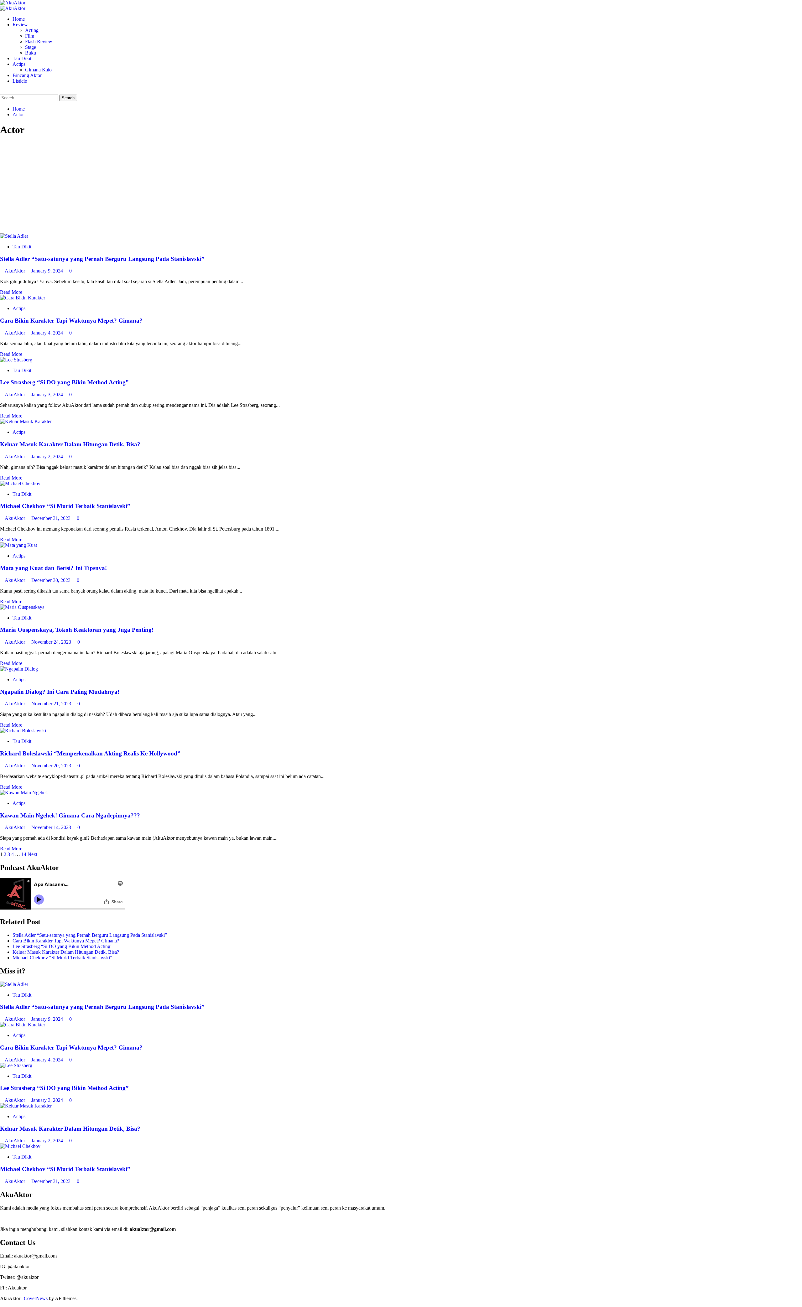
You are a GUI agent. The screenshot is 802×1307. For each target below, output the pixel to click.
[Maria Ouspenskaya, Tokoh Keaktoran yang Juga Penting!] (22, 607)
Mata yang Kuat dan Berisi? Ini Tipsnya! (53, 568)
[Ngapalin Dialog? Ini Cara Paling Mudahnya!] (19, 669)
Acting (32, 30)
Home (19, 19)
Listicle (20, 81)
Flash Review (38, 41)
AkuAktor (15, 270)
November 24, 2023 (51, 642)
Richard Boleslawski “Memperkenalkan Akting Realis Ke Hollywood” (90, 753)
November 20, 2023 (51, 765)
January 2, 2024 (47, 456)
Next (32, 854)
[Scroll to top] (2, 1304)
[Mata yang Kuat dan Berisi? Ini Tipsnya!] (18, 545)
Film (29, 36)
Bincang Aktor (27, 75)
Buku (30, 52)
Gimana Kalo (38, 69)
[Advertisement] (401, 186)
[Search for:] (29, 97)
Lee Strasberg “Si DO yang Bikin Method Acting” (64, 382)
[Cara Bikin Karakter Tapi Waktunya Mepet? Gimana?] (22, 297)
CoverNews (36, 1298)
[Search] (2, 91)
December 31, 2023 (51, 518)
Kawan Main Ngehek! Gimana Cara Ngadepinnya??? (70, 815)
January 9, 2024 (47, 270)
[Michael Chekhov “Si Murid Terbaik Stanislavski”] (20, 483)
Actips (19, 64)
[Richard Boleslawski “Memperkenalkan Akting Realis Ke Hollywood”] (23, 730)
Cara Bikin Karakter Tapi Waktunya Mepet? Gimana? (71, 320)
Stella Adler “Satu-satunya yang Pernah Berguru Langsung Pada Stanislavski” (102, 259)
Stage (30, 47)
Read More (11, 292)
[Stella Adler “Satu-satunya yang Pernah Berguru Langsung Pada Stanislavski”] (14, 236)
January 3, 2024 (47, 394)
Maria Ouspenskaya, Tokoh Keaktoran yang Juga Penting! (77, 629)
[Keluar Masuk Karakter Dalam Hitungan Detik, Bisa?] (26, 421)
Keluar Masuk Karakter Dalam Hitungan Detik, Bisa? (70, 444)
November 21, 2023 (51, 703)
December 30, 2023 (51, 580)
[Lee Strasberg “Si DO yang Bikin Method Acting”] (16, 359)
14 (23, 854)
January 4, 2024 (47, 332)
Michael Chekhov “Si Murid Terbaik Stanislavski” (65, 506)
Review (20, 24)
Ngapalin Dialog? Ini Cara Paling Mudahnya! (59, 691)
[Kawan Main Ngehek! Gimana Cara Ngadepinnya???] (24, 792)
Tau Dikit (22, 58)
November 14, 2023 (51, 827)
